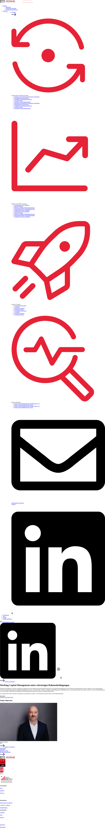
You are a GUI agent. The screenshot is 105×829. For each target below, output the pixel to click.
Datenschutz (3, 827)
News (4, 616)
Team (1, 788)
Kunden (4, 5)
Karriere (5, 617)
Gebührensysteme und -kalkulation (22, 210)
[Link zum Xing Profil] (61, 678)
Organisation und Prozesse (20, 305)
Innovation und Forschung (12, 9)
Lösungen (5, 11)
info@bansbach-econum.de (17, 503)
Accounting (17, 307)
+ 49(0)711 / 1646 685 (5, 805)
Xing (1, 815)
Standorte (2, 790)
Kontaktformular (4, 807)
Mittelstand (8, 7)
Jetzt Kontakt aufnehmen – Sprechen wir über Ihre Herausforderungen (5, 750)
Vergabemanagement (19, 309)
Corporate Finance (18, 100)
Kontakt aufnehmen (7, 619)
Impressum (2, 824)
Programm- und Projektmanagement (22, 102)
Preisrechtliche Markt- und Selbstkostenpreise (24, 209)
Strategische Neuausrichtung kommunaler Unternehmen (27, 96)
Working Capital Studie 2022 (6, 697)
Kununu (2, 817)
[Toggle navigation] (32, 2)
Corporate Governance (19, 308)
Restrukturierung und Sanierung (21, 98)
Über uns (2, 793)
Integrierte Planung (18, 206)
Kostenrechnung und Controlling (21, 205)
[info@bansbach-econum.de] (58, 501)
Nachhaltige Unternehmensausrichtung (23, 99)
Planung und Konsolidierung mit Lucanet (23, 405)
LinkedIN (2, 812)
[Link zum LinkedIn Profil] (30, 678)
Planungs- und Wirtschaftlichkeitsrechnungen (24, 207)
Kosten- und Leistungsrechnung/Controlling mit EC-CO (27, 403)
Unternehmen (6, 615)
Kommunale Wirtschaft (11, 8)
